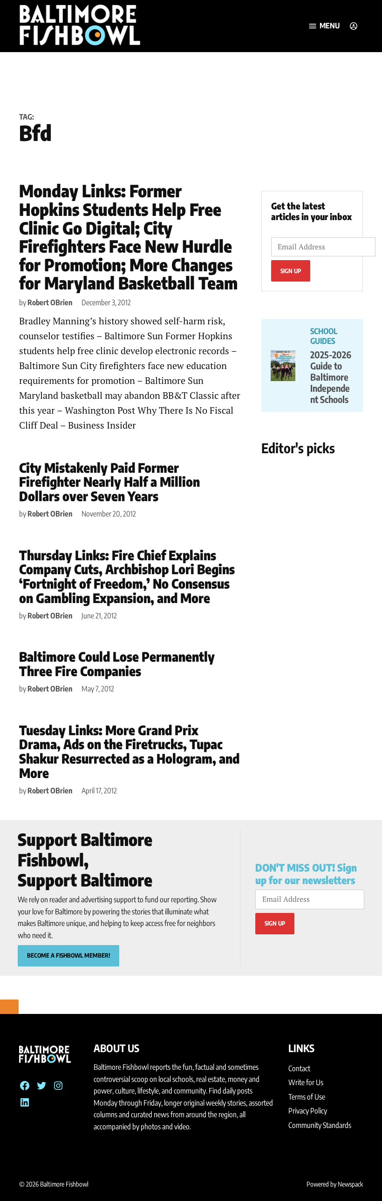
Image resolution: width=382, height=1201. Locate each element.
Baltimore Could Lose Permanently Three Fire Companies (117, 663)
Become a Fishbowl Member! (68, 955)
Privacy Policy (307, 1110)
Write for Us (305, 1082)
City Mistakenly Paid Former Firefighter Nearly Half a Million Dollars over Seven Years (109, 481)
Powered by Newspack (335, 1184)
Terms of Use (306, 1096)
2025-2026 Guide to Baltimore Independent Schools (330, 377)
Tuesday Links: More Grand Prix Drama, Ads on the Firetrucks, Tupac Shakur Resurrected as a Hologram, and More (129, 751)
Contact (299, 1068)
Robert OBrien (49, 302)
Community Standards (319, 1125)
